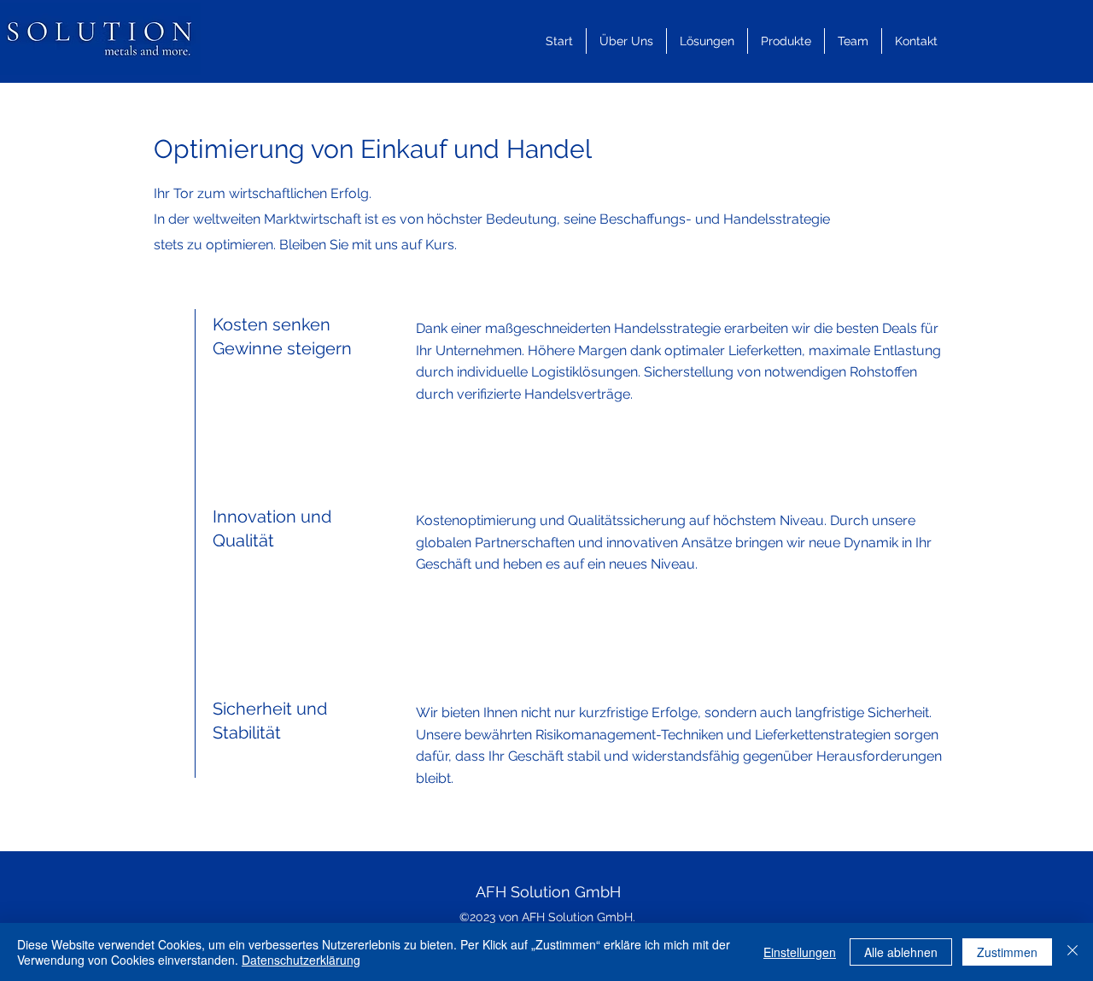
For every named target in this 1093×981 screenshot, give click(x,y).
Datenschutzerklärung (301, 959)
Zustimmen (1007, 952)
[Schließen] (1072, 952)
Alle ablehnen (901, 952)
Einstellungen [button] (799, 952)
